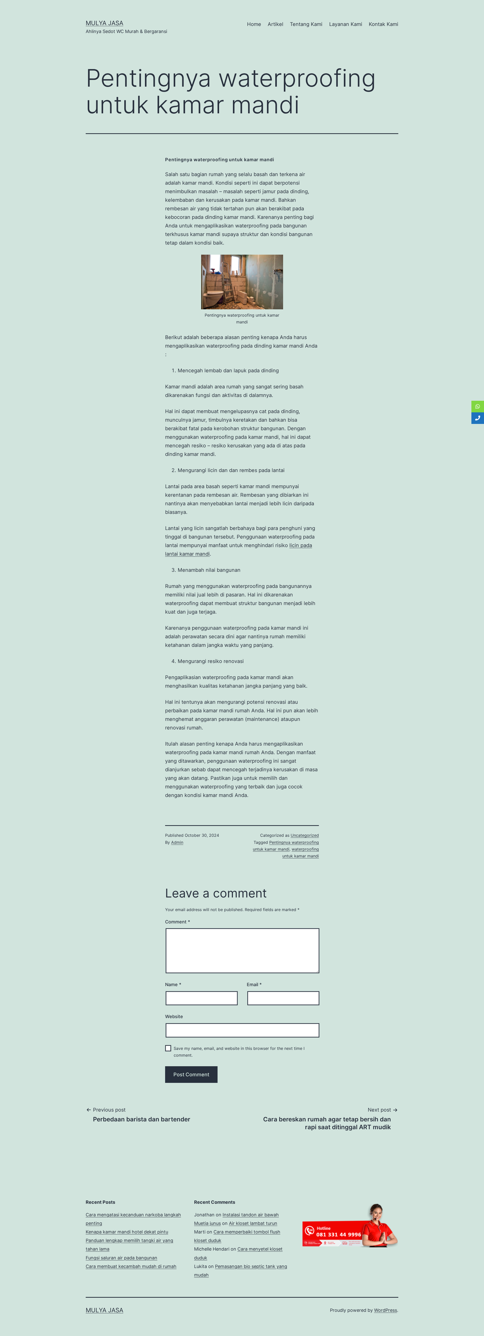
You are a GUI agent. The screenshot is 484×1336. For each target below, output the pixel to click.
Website (174, 1016)
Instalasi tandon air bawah (251, 1214)
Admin (177, 842)
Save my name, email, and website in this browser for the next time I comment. (239, 1052)
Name (173, 984)
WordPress (385, 1310)
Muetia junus (207, 1223)
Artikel (275, 24)
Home (254, 24)
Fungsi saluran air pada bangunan (121, 1257)
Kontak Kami (383, 24)
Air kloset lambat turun (253, 1223)
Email (254, 984)
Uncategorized (305, 835)
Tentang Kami (306, 24)
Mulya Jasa (104, 23)
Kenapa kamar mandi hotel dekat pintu (127, 1231)
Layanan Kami (345, 24)
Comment (177, 921)
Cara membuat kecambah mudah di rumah (131, 1266)
